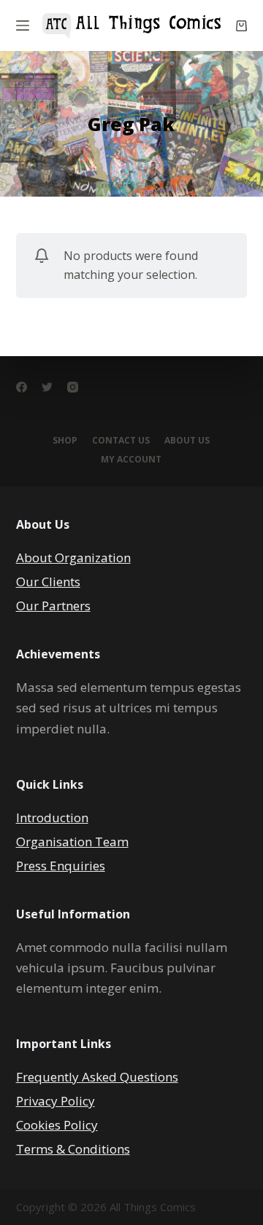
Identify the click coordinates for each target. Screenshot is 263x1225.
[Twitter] (47, 387)
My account (131, 459)
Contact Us (121, 440)
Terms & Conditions (73, 1149)
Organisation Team (72, 841)
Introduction (52, 817)
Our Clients (48, 581)
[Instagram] (72, 387)
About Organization (73, 557)
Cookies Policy (57, 1124)
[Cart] (241, 25)
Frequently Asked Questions (97, 1076)
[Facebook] (21, 387)
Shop (65, 440)
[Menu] (22, 25)
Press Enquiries (60, 865)
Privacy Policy (55, 1100)
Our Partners (53, 605)
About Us (187, 440)
